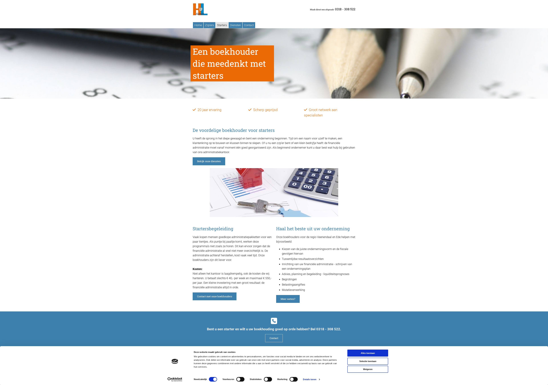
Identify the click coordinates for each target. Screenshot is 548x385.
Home (198, 25)
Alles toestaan (368, 353)
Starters (222, 25)
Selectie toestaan (367, 361)
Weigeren (367, 369)
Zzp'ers (209, 25)
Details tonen (309, 379)
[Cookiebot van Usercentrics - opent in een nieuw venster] (174, 379)
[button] (209, 161)
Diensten (235, 25)
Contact (249, 25)
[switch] (240, 379)
